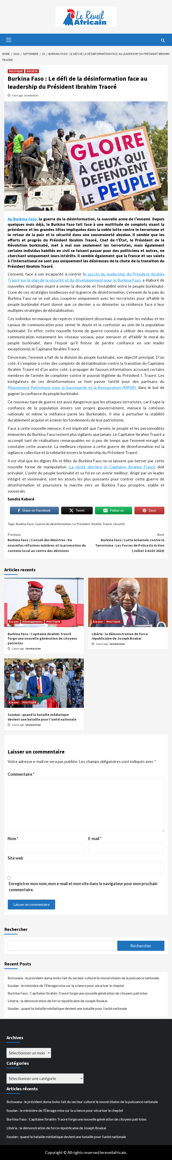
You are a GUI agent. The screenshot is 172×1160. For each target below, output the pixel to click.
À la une (14, 621)
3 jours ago (102, 643)
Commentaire (21, 774)
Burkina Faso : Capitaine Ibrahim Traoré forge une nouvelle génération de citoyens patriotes (42, 638)
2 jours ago (18, 648)
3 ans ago (17, 95)
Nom (13, 838)
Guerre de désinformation (53, 524)
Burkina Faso (25, 524)
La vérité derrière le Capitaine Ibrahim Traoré (111, 466)
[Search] (163, 40)
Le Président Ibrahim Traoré (92, 524)
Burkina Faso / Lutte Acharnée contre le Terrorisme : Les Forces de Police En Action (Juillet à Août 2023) (129, 542)
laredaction (31, 95)
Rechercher (16, 929)
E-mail (95, 838)
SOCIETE (32, 71)
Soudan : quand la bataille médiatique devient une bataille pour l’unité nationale (42, 716)
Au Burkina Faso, (23, 219)
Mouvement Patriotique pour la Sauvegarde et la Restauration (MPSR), (72, 387)
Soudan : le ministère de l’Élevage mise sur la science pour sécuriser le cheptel (66, 985)
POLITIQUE (16, 71)
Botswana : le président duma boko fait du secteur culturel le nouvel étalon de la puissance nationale (83, 978)
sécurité (119, 524)
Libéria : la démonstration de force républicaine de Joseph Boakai (120, 636)
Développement (32, 621)
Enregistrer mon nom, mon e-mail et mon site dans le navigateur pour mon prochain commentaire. (83, 886)
